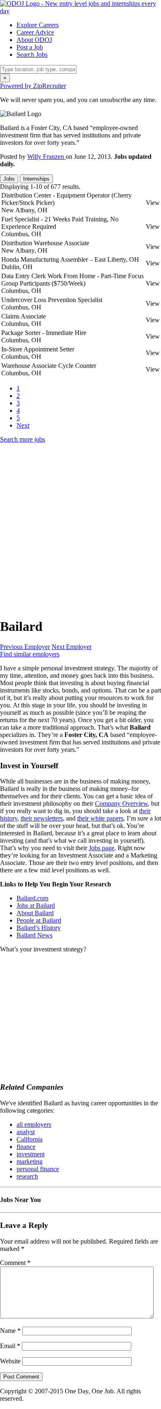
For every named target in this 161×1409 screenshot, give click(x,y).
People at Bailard (39, 920)
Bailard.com (32, 898)
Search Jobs (32, 54)
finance (26, 1146)
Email (10, 1345)
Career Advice (35, 32)
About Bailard (35, 912)
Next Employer (72, 646)
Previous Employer (25, 646)
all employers (34, 1124)
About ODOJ (34, 39)
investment (31, 1154)
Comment (15, 1262)
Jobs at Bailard (36, 905)
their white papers (100, 818)
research (27, 1176)
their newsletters (42, 818)
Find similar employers (29, 654)
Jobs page (101, 847)
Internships (36, 179)
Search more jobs (22, 439)
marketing (30, 1161)
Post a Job (30, 47)
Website (10, 1361)
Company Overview (121, 803)
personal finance (38, 1168)
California (30, 1139)
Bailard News (34, 935)
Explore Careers (38, 24)
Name (10, 1330)
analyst (26, 1131)
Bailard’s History (39, 927)
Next (23, 425)
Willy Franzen (46, 156)
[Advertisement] (80, 530)
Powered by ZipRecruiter (33, 85)
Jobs (9, 179)
